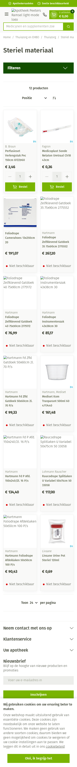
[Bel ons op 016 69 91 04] (45, 15)
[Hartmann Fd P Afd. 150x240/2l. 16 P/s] (20, 451)
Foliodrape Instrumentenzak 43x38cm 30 (53, 321)
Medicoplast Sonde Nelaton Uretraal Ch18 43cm (56, 155)
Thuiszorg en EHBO (27, 37)
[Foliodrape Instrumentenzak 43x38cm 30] (57, 292)
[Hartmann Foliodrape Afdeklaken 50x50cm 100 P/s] (20, 531)
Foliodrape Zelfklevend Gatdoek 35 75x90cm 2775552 (55, 242)
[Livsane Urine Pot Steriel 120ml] (57, 531)
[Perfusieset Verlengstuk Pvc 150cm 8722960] (20, 126)
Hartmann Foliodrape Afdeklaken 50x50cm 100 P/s (19, 560)
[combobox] (33, 26)
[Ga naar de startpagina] (26, 15)
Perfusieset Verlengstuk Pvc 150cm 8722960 (15, 155)
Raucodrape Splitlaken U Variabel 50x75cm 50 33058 (57, 480)
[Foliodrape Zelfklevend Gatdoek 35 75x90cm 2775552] (57, 213)
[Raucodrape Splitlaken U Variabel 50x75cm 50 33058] (57, 451)
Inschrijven (38, 695)
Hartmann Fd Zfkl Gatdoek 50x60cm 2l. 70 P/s (18, 401)
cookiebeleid (55, 746)
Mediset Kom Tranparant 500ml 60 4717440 (55, 401)
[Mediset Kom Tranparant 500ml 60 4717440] (57, 372)
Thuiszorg (50, 37)
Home (7, 37)
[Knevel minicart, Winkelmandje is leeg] (53, 14)
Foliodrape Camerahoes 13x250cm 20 (20, 238)
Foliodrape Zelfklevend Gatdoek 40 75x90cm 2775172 (18, 321)
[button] (38, 68)
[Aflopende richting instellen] (54, 98)
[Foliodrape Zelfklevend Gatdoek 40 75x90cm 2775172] (20, 292)
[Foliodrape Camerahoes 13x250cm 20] (20, 213)
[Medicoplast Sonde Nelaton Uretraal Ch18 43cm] (57, 126)
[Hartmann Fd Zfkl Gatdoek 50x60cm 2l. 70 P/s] (20, 372)
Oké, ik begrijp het (38, 758)
